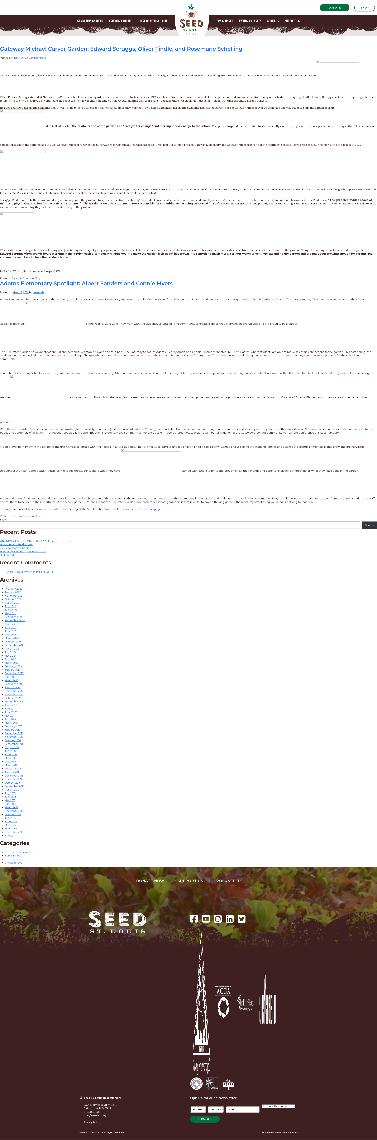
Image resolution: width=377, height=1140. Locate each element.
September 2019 (14, 645)
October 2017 (13, 698)
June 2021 (11, 610)
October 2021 (13, 599)
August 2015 (12, 789)
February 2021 (13, 617)
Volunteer (228, 881)
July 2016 (10, 751)
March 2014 (11, 828)
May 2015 (10, 800)
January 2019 (12, 669)
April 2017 (10, 719)
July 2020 (10, 627)
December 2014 (14, 811)
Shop (365, 7)
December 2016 (14, 733)
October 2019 (13, 641)
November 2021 (14, 595)
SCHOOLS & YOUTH (120, 21)
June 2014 (11, 821)
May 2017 (10, 715)
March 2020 (12, 638)
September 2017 (14, 701)
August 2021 (12, 602)
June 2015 (11, 796)
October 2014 (13, 814)
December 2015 (14, 775)
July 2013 (10, 835)
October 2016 (13, 740)
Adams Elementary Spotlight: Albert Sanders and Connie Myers (86, 283)
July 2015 (10, 793)
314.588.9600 (92, 1112)
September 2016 (14, 744)
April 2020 (11, 634)
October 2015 (13, 782)
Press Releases (13, 859)
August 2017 (12, 705)
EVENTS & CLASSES (250, 21)
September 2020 (15, 620)
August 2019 (12, 648)
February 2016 (13, 768)
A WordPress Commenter (20, 571)
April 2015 (10, 804)
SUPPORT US (292, 21)
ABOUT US (273, 21)
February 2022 (13, 588)
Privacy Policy (92, 1122)
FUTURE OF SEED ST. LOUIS (152, 21)
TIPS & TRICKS (224, 21)
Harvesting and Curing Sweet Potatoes (23, 551)
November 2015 (14, 779)
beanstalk (40, 57)
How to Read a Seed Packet (16, 544)
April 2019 (10, 659)
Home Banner (13, 855)
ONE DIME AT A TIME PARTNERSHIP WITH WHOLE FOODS (35, 541)
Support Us (190, 881)
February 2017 (13, 726)
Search (4, 519)
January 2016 (12, 772)
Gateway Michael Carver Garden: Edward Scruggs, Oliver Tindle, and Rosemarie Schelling (121, 49)
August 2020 (12, 624)
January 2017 (12, 729)
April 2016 (10, 761)
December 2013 (14, 832)
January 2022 (13, 592)
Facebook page (360, 373)
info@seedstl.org (95, 1115)
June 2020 (11, 631)
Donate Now (150, 881)
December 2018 (14, 673)
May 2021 (10, 613)
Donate (335, 7)
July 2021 (10, 606)
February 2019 (13, 666)
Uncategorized (13, 862)
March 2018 (11, 680)
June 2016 (11, 754)
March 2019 (11, 662)
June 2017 (11, 712)
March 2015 (11, 807)
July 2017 (10, 708)
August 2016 (12, 747)
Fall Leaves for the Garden (15, 548)
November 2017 (14, 694)
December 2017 (14, 691)
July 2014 (10, 818)
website (131, 509)
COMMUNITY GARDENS (90, 21)
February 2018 (13, 684)
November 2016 (14, 737)
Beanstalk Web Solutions (284, 1132)
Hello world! (7, 555)
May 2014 (10, 825)
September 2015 (14, 786)
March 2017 (11, 722)
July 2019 (10, 652)
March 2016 (11, 765)
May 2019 (10, 655)
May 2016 (10, 758)
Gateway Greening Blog (26, 278)
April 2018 (10, 677)
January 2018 (12, 687)
